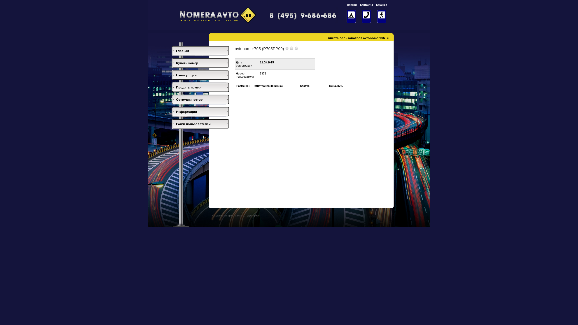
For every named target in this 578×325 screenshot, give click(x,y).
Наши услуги (186, 75)
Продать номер (188, 87)
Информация (186, 112)
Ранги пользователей (193, 124)
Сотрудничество (189, 99)
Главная (182, 51)
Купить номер (187, 63)
